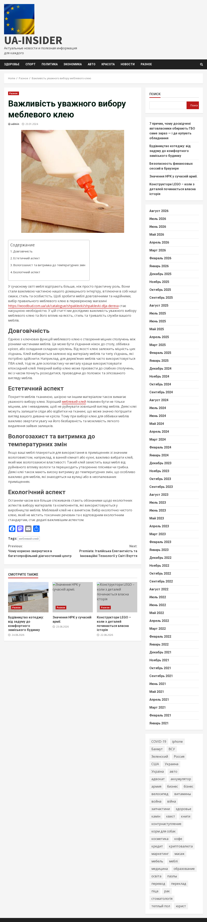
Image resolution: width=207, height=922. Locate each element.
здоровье (183, 809)
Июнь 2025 (157, 321)
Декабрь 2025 (160, 274)
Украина (171, 764)
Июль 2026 (157, 219)
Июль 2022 (157, 597)
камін (155, 816)
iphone (177, 741)
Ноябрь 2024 (159, 376)
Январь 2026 (159, 266)
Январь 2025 (159, 361)
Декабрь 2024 (160, 368)
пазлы (172, 876)
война (156, 801)
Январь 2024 (159, 455)
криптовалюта (181, 846)
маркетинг (160, 853)
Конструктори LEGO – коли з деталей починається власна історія (117, 597)
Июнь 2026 (157, 227)
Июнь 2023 (157, 510)
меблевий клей (74, 401)
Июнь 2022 (157, 605)
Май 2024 (156, 424)
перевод (158, 883)
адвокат (158, 779)
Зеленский (159, 756)
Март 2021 (157, 707)
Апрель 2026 (159, 242)
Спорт (30, 64)
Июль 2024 (157, 408)
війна (171, 801)
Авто (91, 64)
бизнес (172, 786)
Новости (128, 64)
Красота (108, 64)
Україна (157, 771)
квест (170, 816)
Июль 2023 (157, 502)
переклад (178, 883)
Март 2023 (157, 534)
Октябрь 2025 (160, 290)
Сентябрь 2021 (161, 676)
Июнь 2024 (157, 416)
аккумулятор (181, 779)
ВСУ (172, 749)
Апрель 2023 (159, 526)
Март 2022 (157, 629)
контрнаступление (166, 824)
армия (156, 786)
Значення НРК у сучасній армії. (73, 597)
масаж (179, 853)
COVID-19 (158, 741)
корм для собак (163, 831)
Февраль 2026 (160, 258)
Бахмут (157, 749)
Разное (146, 64)
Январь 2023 (159, 550)
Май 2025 (156, 329)
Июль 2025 (157, 313)
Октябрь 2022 (160, 573)
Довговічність (23, 251)
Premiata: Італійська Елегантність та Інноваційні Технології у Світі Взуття (108, 551)
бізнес (188, 786)
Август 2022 (158, 589)
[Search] (201, 64)
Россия (179, 756)
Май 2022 (156, 613)
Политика (50, 64)
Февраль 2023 (160, 542)
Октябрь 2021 (160, 668)
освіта (156, 876)
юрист (181, 906)
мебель (157, 861)
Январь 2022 (159, 644)
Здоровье (11, 64)
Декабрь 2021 (160, 652)
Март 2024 (157, 439)
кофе (178, 839)
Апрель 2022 (159, 621)
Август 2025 (158, 305)
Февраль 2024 (160, 447)
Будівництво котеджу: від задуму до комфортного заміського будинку (28, 597)
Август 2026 (158, 211)
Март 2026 (157, 250)
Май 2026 (156, 234)
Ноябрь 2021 (159, 660)
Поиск (155, 94)
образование (184, 868)
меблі (173, 861)
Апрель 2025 (159, 337)
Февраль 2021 (160, 715)
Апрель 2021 (159, 700)
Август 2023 (158, 495)
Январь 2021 (159, 723)
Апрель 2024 (159, 432)
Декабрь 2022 (160, 558)
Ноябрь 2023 (159, 471)
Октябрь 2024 (160, 384)
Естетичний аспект (26, 258)
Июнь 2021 (157, 684)
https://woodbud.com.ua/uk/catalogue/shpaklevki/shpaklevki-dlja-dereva (63, 306)
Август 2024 (158, 400)
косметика (159, 839)
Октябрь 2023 (160, 479)
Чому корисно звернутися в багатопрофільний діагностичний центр (40, 551)
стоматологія (161, 898)
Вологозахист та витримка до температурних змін (49, 265)
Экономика (73, 64)
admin (15, 124)
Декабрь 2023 (160, 463)
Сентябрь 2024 (161, 392)
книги (185, 816)
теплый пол (160, 906)
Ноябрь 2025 (159, 282)
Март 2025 (157, 345)
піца (154, 891)
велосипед (159, 794)
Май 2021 (156, 692)
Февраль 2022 (160, 636)
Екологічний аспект (26, 272)
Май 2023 (156, 518)
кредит (157, 846)
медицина (159, 868)
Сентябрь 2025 (161, 298)
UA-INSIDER (33, 40)
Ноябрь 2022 (159, 566)
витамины (182, 794)
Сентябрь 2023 (161, 487)
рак (167, 891)
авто (173, 771)
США (155, 764)
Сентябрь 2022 (161, 581)
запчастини (160, 809)
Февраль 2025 (160, 353)
